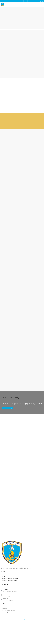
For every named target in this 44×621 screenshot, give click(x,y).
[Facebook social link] (24, 1)
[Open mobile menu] (41, 4)
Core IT (24, 619)
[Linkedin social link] (26, 1)
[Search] (43, 4)
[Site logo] (2, 4)
